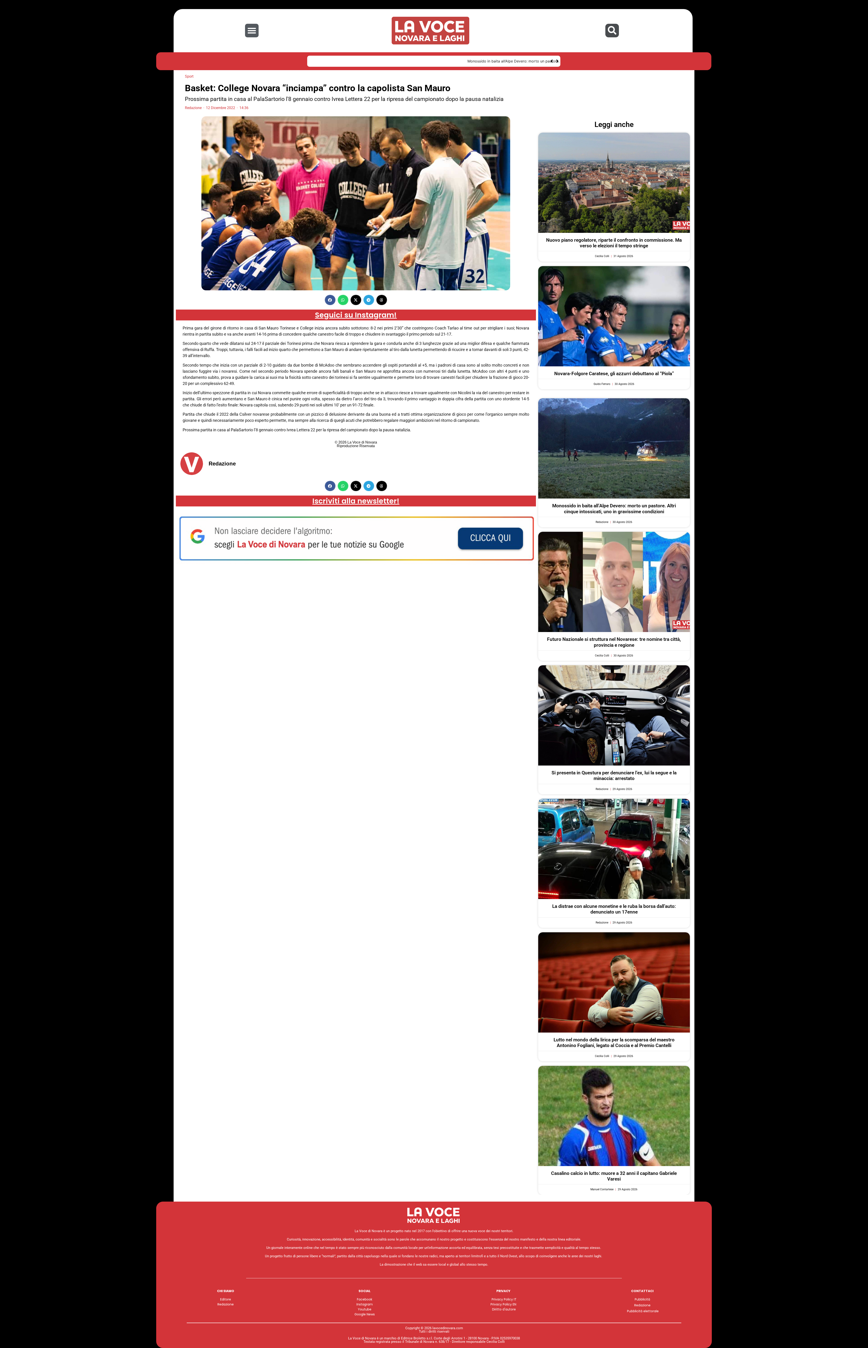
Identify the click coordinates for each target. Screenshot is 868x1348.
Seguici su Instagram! (356, 315)
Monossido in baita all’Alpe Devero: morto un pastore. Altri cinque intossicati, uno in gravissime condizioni (404, 61)
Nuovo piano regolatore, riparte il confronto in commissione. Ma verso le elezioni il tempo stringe (614, 242)
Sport (189, 76)
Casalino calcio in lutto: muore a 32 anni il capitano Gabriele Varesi (614, 1176)
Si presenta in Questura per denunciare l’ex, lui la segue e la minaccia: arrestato (614, 775)
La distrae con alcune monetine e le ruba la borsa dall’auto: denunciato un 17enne (614, 909)
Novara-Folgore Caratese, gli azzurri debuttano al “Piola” (614, 373)
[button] (252, 30)
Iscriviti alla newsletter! (355, 501)
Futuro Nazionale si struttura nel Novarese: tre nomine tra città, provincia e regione (614, 642)
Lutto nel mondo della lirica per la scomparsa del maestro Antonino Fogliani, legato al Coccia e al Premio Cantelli (614, 1042)
